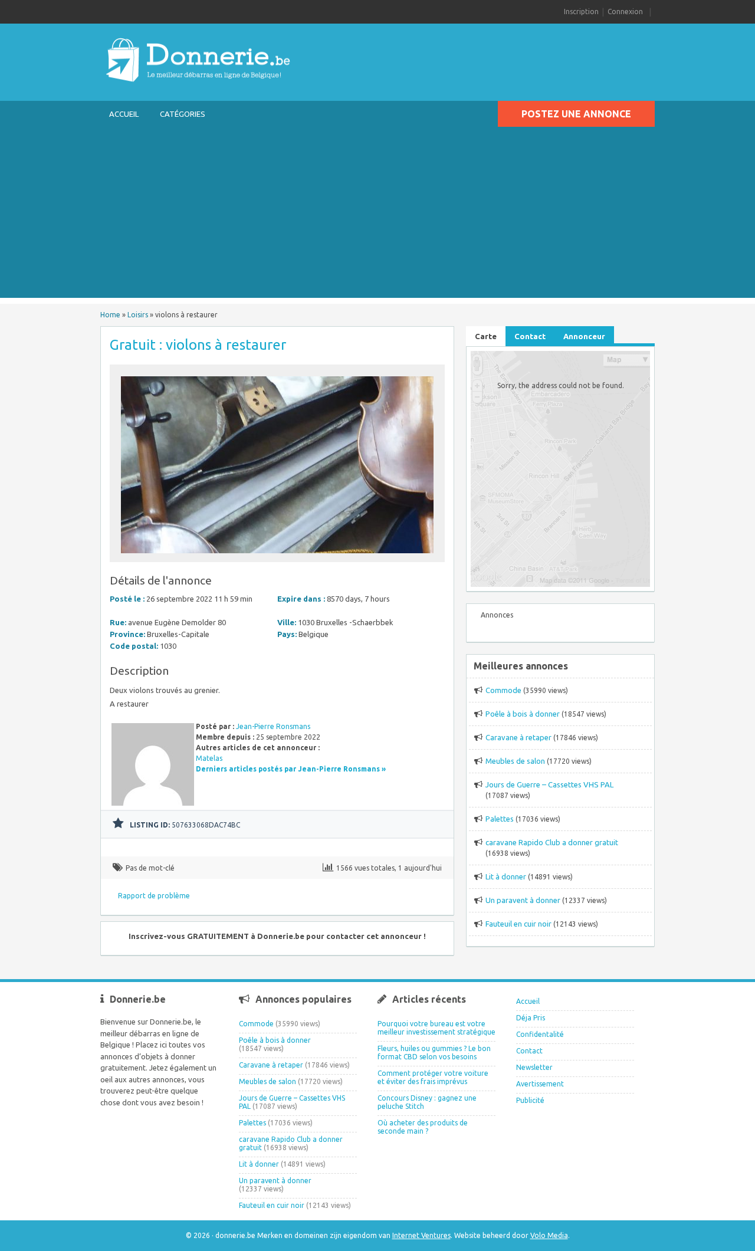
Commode (503, 690)
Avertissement (540, 1084)
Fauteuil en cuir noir (518, 924)
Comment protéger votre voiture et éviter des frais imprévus (433, 1077)
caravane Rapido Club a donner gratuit (551, 842)
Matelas (209, 758)
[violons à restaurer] (277, 556)
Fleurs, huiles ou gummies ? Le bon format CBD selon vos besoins (434, 1052)
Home (110, 315)
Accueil (124, 114)
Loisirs (137, 315)
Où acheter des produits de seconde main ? (423, 1127)
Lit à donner (505, 876)
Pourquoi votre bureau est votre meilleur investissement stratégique (436, 1028)
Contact (529, 1051)
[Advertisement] (377, 215)
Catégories (182, 114)
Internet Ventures (421, 1235)
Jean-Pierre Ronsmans (273, 726)
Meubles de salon (515, 761)
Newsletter (534, 1067)
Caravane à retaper (518, 737)
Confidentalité (540, 1034)
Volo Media (549, 1235)
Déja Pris (530, 1018)
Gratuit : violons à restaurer (198, 345)
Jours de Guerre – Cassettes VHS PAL (549, 784)
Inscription (581, 11)
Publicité (530, 1100)
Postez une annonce (576, 114)
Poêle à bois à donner (522, 714)
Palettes (499, 819)
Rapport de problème (154, 895)
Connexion (625, 11)
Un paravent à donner (522, 900)
